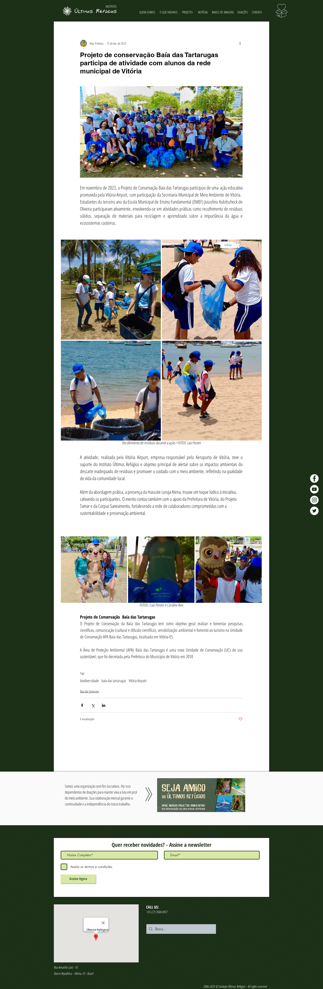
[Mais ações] (240, 43)
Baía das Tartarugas (89, 691)
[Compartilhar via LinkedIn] (104, 705)
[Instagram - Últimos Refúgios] (314, 500)
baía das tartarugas (114, 680)
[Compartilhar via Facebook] (82, 705)
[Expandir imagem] (111, 290)
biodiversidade (89, 680)
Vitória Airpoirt (138, 680)
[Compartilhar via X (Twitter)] (93, 705)
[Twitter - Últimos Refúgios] (314, 510)
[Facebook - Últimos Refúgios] (314, 478)
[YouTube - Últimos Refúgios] (314, 489)
